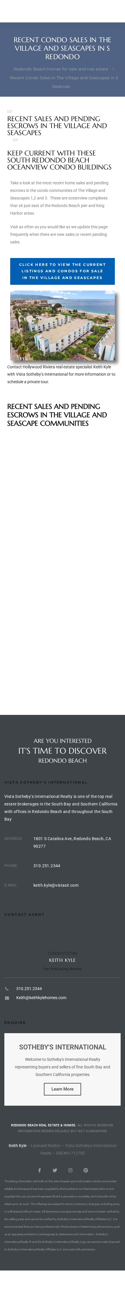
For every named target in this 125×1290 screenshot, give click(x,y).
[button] (62, 271)
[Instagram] (70, 1170)
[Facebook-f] (40, 1170)
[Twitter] (55, 1170)
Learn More (62, 1089)
